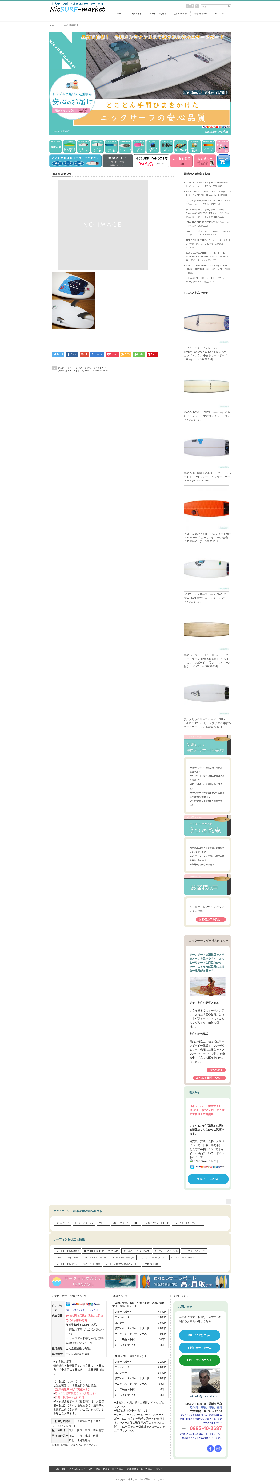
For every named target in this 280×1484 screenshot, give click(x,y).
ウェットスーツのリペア (182, 1257)
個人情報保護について (80, 1469)
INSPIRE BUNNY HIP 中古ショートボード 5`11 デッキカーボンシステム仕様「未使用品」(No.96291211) (208, 243)
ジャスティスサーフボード (187, 1223)
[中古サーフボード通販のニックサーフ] (77, 13)
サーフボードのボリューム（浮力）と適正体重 (78, 1264)
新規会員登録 (200, 13)
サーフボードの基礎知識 (67, 1251)
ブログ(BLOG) (152, 1264)
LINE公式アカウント (199, 1360)
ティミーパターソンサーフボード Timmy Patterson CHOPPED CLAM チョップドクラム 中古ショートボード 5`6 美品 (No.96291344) (207, 213)
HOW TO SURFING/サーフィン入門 (101, 1251)
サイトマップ (221, 13)
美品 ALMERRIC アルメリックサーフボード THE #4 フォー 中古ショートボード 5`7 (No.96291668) (207, 477)
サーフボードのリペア (194, 1251)
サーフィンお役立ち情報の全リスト (122, 1264)
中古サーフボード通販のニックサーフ (146, 1479)
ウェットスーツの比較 (95, 1257)
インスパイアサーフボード (156, 1223)
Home (51, 25)
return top (228, 1201)
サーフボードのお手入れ (166, 1251)
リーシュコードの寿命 (67, 1257)
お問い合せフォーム (200, 1347)
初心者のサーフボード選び (136, 1251)
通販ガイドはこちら (208, 1179)
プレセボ (103, 1223)
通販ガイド (136, 13)
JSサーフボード (120, 1223)
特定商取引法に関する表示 (109, 1469)
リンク (159, 1469)
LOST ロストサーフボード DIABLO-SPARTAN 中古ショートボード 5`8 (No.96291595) (205, 598)
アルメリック (63, 1223)
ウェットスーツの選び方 (123, 1257)
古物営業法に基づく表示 (139, 1469)
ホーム (120, 13)
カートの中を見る (158, 13)
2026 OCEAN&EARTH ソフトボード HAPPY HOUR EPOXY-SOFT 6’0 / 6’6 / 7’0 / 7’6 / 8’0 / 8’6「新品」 (208, 269)
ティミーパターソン (84, 1223)
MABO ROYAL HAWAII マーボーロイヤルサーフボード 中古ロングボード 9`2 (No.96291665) (207, 416)
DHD (136, 1223)
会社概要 (60, 1469)
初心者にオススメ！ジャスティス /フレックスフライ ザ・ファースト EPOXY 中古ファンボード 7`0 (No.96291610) (83, 369)
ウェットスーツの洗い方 (153, 1257)
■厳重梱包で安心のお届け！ (203, 864)
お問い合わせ (180, 13)
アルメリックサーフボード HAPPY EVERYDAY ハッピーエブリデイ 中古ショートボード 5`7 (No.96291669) (207, 723)
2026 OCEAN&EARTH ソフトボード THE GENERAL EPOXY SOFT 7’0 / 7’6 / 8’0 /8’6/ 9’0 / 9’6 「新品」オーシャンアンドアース (208, 256)
